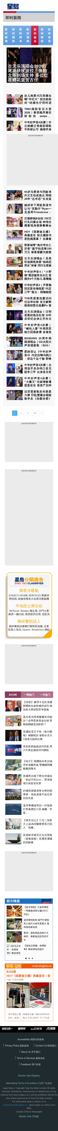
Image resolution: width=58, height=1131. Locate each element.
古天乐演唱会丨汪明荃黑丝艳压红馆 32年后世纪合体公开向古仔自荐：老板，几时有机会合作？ (37, 318)
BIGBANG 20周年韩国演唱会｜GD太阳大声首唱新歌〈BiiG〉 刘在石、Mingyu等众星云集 (37, 345)
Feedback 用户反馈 (31, 1064)
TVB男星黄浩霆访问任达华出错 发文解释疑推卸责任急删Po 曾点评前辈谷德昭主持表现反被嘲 (37, 305)
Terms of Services (26, 1058)
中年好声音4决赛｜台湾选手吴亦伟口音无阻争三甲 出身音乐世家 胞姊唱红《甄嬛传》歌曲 (37, 372)
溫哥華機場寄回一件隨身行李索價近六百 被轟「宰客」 (37, 809)
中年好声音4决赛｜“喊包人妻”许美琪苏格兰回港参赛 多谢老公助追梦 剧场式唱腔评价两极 (37, 332)
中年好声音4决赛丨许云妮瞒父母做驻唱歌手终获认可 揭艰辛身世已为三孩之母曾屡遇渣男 (37, 129)
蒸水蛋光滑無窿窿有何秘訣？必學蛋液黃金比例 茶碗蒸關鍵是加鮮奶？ (37, 721)
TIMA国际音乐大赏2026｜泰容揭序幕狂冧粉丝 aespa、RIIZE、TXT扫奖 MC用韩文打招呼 (37, 116)
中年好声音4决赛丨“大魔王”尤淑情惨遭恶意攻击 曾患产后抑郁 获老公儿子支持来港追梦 (37, 385)
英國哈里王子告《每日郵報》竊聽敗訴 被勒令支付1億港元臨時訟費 (37, 735)
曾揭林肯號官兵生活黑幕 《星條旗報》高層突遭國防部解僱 (37, 839)
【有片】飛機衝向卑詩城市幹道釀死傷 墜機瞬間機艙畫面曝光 (37, 765)
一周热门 (29, 694)
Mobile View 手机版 (29, 1116)
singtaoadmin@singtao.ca (15, 1105)
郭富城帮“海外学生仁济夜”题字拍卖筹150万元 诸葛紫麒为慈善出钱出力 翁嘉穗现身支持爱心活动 (37, 252)
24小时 (13, 694)
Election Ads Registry (29, 1075)
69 (35, 413)
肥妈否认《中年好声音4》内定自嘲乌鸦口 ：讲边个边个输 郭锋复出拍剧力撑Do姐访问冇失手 (37, 358)
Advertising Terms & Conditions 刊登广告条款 (29, 1083)
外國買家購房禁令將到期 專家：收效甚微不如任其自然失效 (37, 794)
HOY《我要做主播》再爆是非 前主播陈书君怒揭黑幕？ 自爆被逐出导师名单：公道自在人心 (37, 238)
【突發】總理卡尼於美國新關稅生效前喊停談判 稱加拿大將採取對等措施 (37, 706)
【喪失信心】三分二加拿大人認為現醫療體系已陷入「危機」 (37, 824)
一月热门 (45, 694)
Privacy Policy (12, 1045)
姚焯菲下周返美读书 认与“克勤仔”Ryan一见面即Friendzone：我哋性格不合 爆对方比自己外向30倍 (37, 212)
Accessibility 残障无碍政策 (31, 1039)
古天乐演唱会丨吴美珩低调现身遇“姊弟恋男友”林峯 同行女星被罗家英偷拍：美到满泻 (37, 265)
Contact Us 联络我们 (45, 1045)
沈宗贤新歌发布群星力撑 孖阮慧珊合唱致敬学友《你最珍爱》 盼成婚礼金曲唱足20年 (37, 398)
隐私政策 (24, 1045)
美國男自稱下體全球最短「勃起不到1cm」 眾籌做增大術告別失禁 (37, 780)
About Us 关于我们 (30, 1051)
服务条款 (40, 1058)
